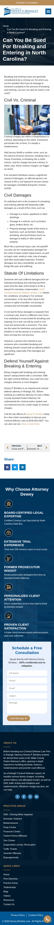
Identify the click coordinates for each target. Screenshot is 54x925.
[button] (48, 11)
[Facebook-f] (23, 796)
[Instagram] (30, 796)
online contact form (30, 424)
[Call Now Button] (47, 919)
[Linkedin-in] (36, 796)
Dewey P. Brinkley (34, 414)
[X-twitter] (17, 796)
